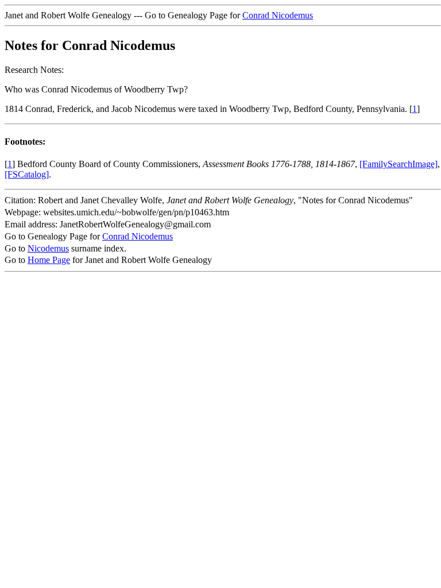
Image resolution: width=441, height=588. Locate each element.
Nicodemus (48, 248)
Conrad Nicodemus (277, 15)
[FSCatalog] (27, 174)
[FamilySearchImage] (398, 164)
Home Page (49, 260)
